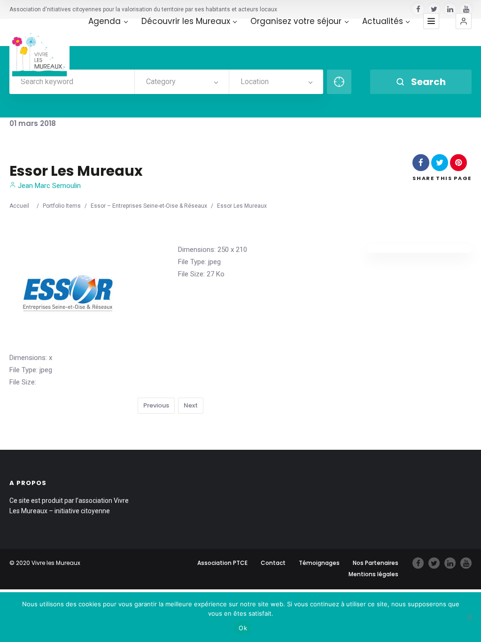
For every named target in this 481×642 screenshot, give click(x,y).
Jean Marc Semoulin (48, 185)
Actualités (382, 21)
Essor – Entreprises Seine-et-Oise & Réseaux (149, 206)
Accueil (19, 206)
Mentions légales (373, 574)
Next (191, 405)
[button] (464, 21)
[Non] (469, 617)
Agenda (104, 21)
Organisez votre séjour (295, 21)
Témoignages (319, 563)
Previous (156, 405)
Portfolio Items (62, 206)
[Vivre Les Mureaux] (39, 49)
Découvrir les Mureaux (185, 21)
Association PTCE (222, 563)
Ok (243, 628)
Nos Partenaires (375, 563)
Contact (273, 563)
